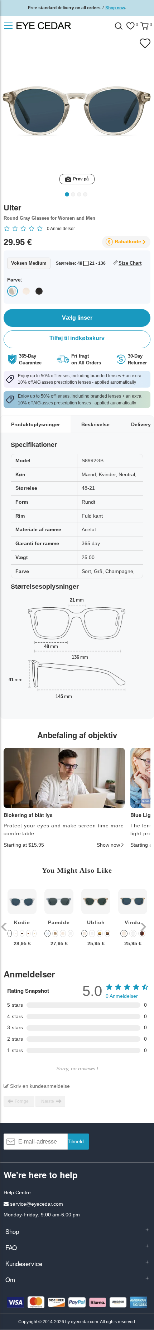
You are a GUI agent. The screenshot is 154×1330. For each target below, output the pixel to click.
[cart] (144, 26)
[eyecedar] (58, 26)
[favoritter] (130, 26)
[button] (4, 927)
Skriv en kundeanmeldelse (39, 1086)
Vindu (133, 922)
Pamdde (59, 922)
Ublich (96, 922)
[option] (22, 923)
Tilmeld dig (78, 1141)
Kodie (22, 922)
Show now (108, 845)
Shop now (115, 7)
